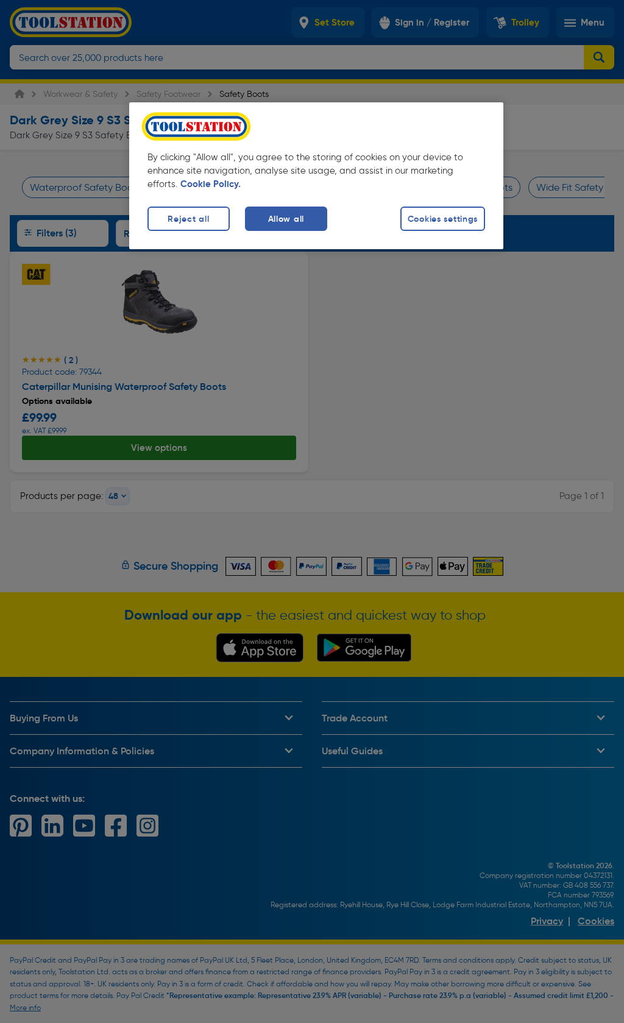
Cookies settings (443, 218)
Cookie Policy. (210, 184)
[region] (316, 175)
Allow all (286, 218)
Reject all (188, 218)
